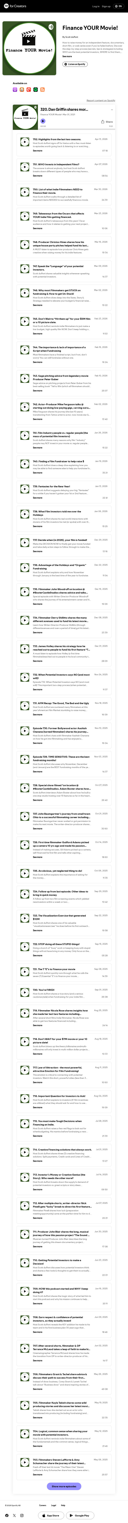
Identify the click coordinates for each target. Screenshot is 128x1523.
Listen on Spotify (76, 64)
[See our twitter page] (14, 1515)
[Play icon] (42, 121)
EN (120, 6)
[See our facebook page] (7, 1515)
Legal (53, 1505)
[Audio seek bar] (76, 129)
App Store (53, 1515)
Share (109, 121)
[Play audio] (112, 109)
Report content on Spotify (101, 100)
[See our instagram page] (22, 1515)
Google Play (82, 1515)
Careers (42, 1505)
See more (67, 56)
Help (63, 1505)
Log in (95, 6)
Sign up (106, 6)
